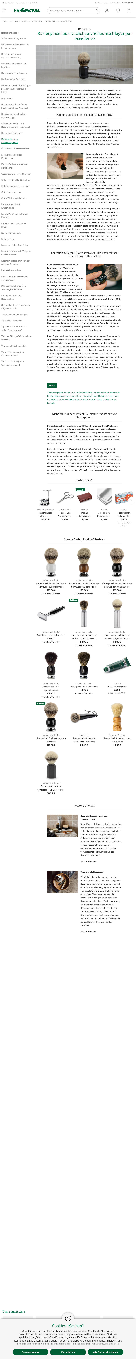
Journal (17, 21)
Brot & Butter (21, 3)
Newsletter (34, 3)
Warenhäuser (8, 3)
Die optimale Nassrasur (91, 872)
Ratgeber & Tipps (31, 21)
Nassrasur (92, 90)
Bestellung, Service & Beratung (114, 3)
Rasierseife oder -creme (82, 97)
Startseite (7, 21)
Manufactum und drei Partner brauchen (44, 1331)
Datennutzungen (63, 1334)
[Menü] (4, 10)
